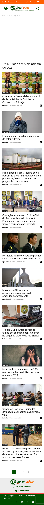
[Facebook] (23, 2)
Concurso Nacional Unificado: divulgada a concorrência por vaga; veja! (21, 412)
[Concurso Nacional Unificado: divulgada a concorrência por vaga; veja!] (22, 395)
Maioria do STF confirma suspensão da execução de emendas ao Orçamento (17, 293)
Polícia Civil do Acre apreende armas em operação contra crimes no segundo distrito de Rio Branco (21, 332)
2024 (10, 16)
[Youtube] (38, 2)
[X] (30, 2)
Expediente (23, 491)
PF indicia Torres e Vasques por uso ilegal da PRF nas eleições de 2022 (22, 257)
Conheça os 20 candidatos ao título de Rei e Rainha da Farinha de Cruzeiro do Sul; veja (21, 99)
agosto (16, 16)
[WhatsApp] (34, 2)
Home (4, 16)
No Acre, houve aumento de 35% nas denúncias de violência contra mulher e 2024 (20, 372)
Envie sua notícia (12, 2)
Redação (5, 105)
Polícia (5, 211)
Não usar (5, 92)
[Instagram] (27, 2)
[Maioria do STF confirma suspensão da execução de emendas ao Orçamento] (22, 277)
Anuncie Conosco (23, 487)
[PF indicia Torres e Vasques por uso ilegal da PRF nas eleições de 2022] (22, 243)
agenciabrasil (6, 262)
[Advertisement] (22, 40)
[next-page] (29, 472)
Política (5, 251)
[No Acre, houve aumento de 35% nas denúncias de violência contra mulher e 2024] (22, 355)
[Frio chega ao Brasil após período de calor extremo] (22, 122)
